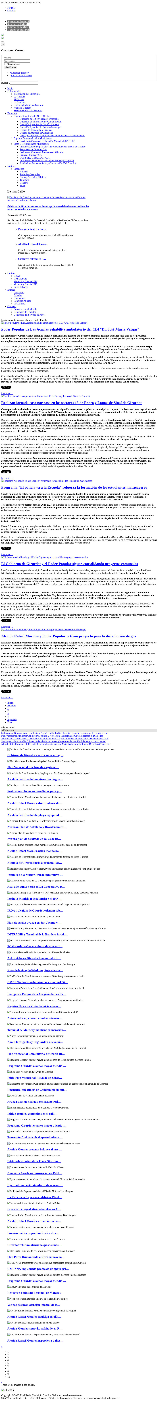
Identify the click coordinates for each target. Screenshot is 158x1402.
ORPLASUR (20, 278)
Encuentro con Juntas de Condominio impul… (37, 1089)
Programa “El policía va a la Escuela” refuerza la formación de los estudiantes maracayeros (74, 487)
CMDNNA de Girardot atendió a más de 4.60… (37, 982)
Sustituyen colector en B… (32, 259)
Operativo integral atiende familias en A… (34, 1209)
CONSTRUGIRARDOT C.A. (35, 157)
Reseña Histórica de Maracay (28, 110)
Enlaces (11, 289)
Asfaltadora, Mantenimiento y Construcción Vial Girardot (48, 163)
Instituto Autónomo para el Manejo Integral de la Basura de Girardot (53, 146)
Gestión (11, 273)
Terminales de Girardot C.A (33, 149)
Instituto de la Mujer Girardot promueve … (35, 874)
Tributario (24, 180)
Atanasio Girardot (22, 107)
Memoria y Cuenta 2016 (25, 281)
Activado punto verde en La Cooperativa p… (36, 886)
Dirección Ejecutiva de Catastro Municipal (40, 127)
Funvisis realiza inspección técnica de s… (33, 1233)
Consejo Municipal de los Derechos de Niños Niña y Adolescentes (52, 135)
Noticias (11, 7)
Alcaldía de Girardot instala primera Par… (34, 862)
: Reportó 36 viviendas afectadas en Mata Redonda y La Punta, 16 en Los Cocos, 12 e (56, 744)
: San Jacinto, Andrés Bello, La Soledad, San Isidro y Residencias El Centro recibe (54, 733)
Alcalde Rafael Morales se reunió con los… (34, 1221)
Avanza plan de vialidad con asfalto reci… (34, 1101)
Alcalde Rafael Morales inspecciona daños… (35, 1340)
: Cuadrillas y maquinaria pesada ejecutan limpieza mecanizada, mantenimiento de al (54, 738)
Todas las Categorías (30, 174)
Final (9, 722)
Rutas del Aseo (21, 287)
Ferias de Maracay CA (31, 155)
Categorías (19, 168)
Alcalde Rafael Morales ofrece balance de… (34, 803)
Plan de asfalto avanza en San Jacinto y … (34, 922)
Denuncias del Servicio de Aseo (29, 314)
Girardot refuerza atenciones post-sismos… (34, 1245)
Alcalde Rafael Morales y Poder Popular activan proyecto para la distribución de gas (68, 636)
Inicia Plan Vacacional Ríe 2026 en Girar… (34, 1077)
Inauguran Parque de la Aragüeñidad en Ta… (36, 994)
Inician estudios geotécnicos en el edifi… (32, 1113)
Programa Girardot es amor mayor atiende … (36, 1125)
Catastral (24, 182)
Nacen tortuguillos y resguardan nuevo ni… (35, 1042)
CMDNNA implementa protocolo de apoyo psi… (38, 1268)
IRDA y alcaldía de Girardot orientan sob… (35, 910)
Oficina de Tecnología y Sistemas (36, 130)
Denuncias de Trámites (25, 312)
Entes (22, 185)
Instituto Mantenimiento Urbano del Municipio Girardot (47, 160)
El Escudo (19, 99)
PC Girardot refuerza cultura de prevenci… (34, 946)
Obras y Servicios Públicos (33, 177)
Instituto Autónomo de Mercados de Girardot (41, 152)
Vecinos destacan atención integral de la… (33, 1304)
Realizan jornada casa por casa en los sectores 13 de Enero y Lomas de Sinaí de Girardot (71, 403)
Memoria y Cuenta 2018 (25, 284)
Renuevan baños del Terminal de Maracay (34, 1292)
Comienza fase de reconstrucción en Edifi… (34, 1173)
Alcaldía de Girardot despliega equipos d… (34, 815)
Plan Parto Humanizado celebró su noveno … (36, 1257)
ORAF (17, 276)
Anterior (11, 705)
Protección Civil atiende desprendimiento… (34, 1137)
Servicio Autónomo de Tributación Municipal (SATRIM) (47, 141)
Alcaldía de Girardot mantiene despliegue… (35, 779)
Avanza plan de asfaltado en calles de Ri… (34, 838)
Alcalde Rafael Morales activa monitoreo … (34, 850)
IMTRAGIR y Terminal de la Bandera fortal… (37, 934)
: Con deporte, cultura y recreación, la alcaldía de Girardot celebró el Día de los (52, 735)
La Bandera (19, 102)
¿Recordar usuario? (19, 72)
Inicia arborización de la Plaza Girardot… (34, 1161)
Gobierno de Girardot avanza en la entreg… (35, 755)
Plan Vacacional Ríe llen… (32, 229)
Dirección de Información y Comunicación (40, 121)
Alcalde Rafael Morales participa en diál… (34, 1316)
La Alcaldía (19, 96)
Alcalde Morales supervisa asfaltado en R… (34, 1328)
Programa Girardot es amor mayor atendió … (36, 1065)
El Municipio (13, 91)
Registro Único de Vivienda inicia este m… (34, 1006)
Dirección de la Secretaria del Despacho (39, 119)
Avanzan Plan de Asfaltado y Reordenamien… (36, 827)
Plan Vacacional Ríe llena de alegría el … (33, 767)
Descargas (19, 292)
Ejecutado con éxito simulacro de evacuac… (35, 1185)
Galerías (11, 10)
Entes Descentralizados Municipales (31, 144)
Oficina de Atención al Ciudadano (36, 132)
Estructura (12, 113)
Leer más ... (7, 393)
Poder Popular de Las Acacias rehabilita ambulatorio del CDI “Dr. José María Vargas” (70, 329)
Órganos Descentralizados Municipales (33, 138)
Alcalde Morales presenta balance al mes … (34, 1149)
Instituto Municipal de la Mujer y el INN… (34, 898)
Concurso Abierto (22, 301)
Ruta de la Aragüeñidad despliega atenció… (35, 970)
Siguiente (12, 719)
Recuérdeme (13, 64)
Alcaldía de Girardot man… (33, 244)
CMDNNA (19, 303)
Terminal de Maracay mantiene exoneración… (36, 1030)
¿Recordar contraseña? (21, 75)
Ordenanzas (19, 298)
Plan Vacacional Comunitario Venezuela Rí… (36, 1053)
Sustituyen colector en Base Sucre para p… (34, 791)
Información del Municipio (27, 94)
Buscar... (5, 82)
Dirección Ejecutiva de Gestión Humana (39, 124)
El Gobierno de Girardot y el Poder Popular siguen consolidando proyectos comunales (69, 564)
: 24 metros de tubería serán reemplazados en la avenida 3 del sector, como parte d (53, 741)
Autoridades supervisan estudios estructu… (34, 1018)
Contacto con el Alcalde (25, 309)
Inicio (10, 88)
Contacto (11, 306)
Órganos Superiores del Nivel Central (32, 116)
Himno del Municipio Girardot (28, 105)
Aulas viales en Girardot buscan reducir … (34, 958)
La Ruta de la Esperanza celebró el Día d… (34, 1197)
